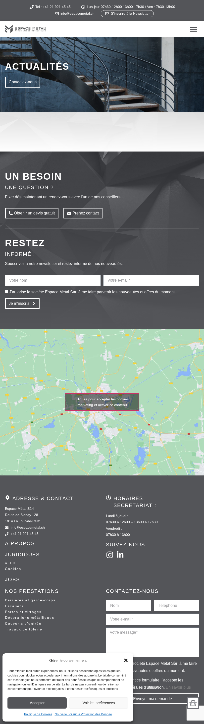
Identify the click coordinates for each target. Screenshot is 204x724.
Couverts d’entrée (23, 623)
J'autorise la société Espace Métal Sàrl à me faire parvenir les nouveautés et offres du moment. (92, 292)
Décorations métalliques (29, 618)
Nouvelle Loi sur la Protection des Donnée (83, 714)
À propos (20, 543)
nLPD (10, 563)
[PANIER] (193, 703)
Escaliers (14, 606)
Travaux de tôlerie (23, 629)
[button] (125, 660)
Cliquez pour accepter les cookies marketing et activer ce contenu (102, 402)
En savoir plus (178, 687)
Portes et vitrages (23, 612)
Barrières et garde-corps (30, 600)
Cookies (13, 569)
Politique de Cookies (38, 714)
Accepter (37, 703)
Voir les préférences (99, 703)
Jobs (12, 579)
